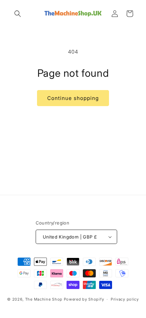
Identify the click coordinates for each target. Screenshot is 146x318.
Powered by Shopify (84, 299)
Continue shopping (73, 98)
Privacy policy (125, 299)
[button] (17, 13)
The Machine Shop (43, 299)
